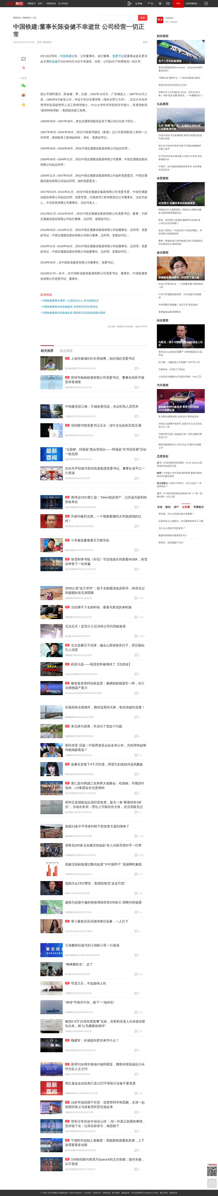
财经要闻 (162, 36)
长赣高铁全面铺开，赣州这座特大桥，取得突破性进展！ (105, 707)
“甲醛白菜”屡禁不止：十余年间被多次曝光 (179, 78)
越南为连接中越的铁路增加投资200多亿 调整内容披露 (103, 902)
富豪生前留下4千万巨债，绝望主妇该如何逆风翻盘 (107, 764)
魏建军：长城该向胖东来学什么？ (95, 1040)
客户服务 (116, 1193)
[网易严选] (151, 3)
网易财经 (27, 18)
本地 (159, 507)
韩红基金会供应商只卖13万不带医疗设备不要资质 (100, 1083)
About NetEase (75, 1193)
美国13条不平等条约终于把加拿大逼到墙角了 (97, 826)
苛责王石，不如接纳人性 (88, 983)
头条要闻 (162, 104)
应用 (40, 3)
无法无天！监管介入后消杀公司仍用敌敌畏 (95, 626)
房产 (176, 507)
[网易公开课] (139, 3)
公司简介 (88, 1193)
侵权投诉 (173, 1193)
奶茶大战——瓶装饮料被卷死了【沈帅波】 (101, 664)
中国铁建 (65, 56)
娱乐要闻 (162, 252)
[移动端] (129, 3)
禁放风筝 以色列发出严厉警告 (173, 547)
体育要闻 (162, 178)
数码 (168, 507)
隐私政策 (125, 1193)
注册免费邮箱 (191, 3)
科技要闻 (162, 320)
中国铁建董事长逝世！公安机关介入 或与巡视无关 (70, 300)
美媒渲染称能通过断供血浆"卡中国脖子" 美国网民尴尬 (103, 864)
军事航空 (199, 507)
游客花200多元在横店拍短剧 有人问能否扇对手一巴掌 (103, 845)
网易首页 (31, 3)
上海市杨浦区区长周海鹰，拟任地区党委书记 (103, 358)
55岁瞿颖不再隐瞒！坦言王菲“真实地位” (178, 304)
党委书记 (118, 56)
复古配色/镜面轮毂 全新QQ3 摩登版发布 (178, 416)
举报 (145, 42)
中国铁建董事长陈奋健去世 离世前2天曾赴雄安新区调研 (73, 312)
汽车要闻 (162, 385)
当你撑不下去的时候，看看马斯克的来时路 (101, 607)
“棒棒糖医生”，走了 (79, 964)
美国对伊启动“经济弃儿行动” (172, 85)
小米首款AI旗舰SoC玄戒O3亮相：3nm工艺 (179, 376)
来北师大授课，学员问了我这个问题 (96, 726)
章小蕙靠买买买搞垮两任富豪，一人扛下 (99, 921)
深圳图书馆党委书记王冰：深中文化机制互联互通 (106, 425)
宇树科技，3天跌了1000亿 (171, 369)
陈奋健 (53, 61)
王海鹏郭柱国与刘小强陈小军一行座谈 (92, 945)
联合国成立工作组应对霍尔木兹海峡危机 (178, 564)
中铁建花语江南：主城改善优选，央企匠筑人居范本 (102, 406)
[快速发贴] (24, 59)
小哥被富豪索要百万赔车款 (90, 540)
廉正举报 (164, 1193)
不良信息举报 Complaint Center (144, 1193)
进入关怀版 (63, 3)
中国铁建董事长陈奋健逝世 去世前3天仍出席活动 (70, 306)
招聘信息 (106, 1193)
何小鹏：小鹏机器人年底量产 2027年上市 (179, 362)
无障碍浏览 (51, 3)
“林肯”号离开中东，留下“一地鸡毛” (89, 1002)
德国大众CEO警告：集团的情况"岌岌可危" (95, 883)
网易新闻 (169, 18)
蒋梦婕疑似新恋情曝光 (169, 312)
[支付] (161, 3)
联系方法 (97, 1193)
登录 (178, 3)
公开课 (186, 507)
